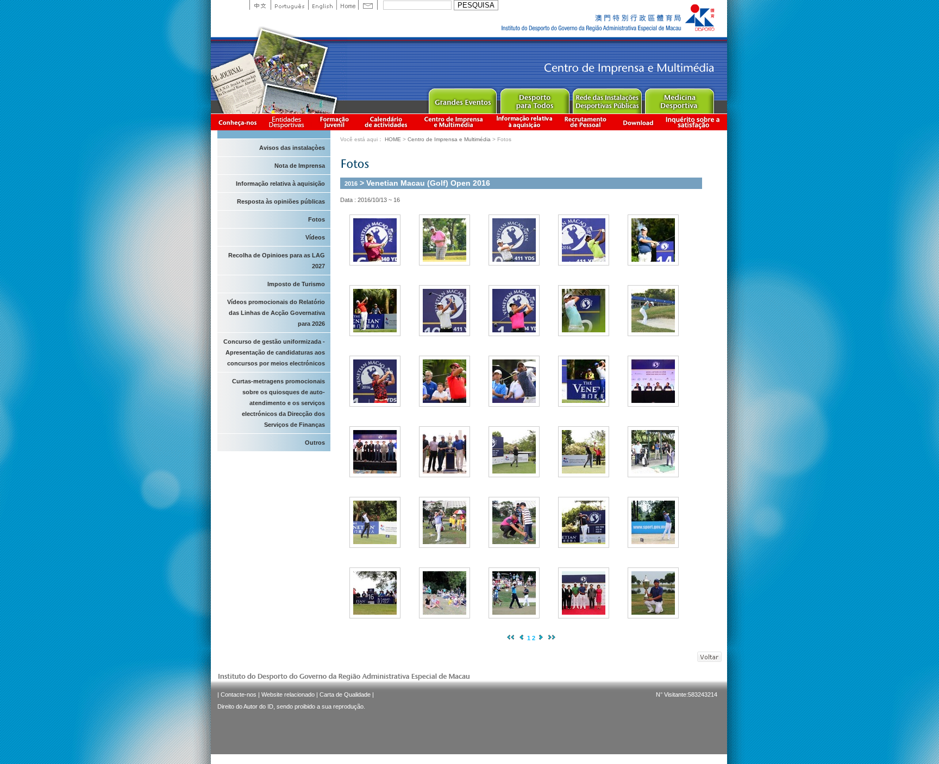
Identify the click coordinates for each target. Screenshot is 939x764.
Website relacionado (288, 694)
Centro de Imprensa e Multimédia (454, 121)
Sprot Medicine (679, 98)
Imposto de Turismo (296, 284)
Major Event (462, 98)
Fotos (316, 219)
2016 (351, 183)
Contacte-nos (238, 694)
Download (638, 121)
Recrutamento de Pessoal (586, 121)
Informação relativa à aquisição (524, 121)
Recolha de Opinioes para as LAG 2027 (276, 260)
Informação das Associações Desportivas (288, 121)
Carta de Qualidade (345, 694)
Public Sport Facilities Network (607, 98)
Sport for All (534, 98)
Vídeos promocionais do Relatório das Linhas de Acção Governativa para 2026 (276, 313)
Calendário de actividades (386, 121)
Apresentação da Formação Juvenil (334, 121)
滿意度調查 (694, 121)
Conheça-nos (237, 121)
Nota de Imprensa (299, 165)
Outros (315, 442)
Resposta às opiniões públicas (281, 201)
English (322, 5)
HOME (393, 139)
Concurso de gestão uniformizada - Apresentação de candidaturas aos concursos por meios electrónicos (274, 352)
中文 (260, 5)
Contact (368, 5)
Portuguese (289, 5)
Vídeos (315, 237)
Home (347, 5)
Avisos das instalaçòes (292, 147)
